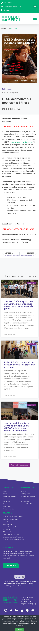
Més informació (28, 586)
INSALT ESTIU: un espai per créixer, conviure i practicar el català (19, 364)
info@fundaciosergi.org (28, 604)
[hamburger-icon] (34, 18)
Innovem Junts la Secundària (22, 142)
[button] (35, 6)
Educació (8, 89)
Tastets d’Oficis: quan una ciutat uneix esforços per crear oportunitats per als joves (18, 305)
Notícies (13, 29)
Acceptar (19, 629)
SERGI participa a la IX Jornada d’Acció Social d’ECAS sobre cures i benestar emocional (16, 427)
